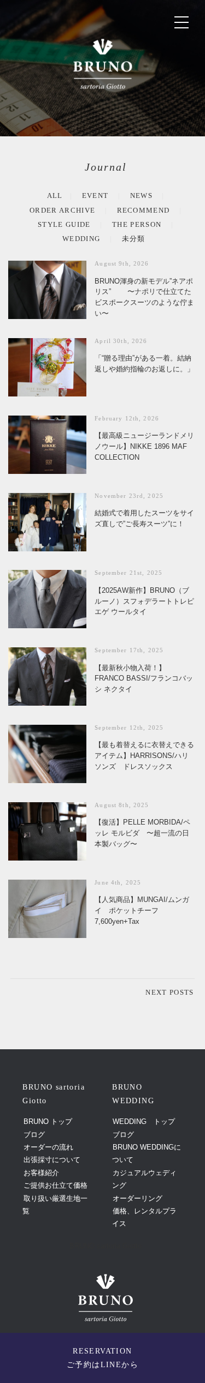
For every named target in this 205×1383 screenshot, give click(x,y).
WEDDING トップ (144, 1121)
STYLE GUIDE (64, 224)
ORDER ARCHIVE (62, 210)
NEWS (141, 195)
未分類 (133, 238)
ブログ (34, 1135)
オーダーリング (137, 1198)
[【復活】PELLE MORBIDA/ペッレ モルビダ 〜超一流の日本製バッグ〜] (47, 831)
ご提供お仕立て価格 (55, 1185)
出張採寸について (52, 1160)
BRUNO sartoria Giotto (105, 1246)
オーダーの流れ (48, 1147)
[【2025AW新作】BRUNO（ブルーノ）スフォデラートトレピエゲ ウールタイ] (47, 599)
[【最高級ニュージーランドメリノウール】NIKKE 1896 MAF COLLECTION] (47, 445)
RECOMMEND (143, 210)
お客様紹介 (41, 1173)
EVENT (95, 195)
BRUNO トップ (48, 1121)
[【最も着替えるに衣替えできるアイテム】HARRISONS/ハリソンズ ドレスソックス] (47, 754)
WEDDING (81, 238)
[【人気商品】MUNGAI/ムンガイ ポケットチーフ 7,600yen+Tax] (47, 909)
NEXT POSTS (169, 992)
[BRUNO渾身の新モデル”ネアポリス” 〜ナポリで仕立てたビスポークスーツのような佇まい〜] (47, 290)
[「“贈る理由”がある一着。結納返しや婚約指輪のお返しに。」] (47, 367)
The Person (136, 224)
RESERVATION (102, 1358)
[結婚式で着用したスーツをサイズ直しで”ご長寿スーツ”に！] (47, 522)
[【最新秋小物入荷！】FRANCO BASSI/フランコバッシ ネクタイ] (47, 676)
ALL (55, 195)
